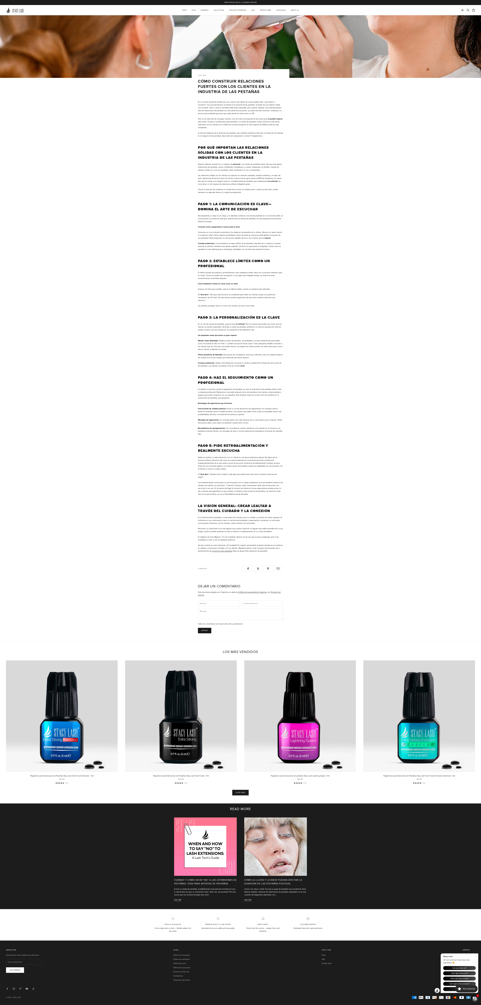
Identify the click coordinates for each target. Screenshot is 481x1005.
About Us (295, 10)
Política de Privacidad (181, 955)
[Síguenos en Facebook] (7, 988)
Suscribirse (15, 970)
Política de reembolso (181, 959)
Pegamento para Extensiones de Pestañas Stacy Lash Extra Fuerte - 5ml (181, 776)
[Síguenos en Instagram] (14, 988)
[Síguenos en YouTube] (27, 988)
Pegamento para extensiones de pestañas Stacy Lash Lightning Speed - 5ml (300, 776)
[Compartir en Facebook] (248, 568)
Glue (194, 10)
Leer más (177, 900)
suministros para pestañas (222, 551)
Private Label (265, 10)
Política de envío (179, 963)
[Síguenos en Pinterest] (20, 988)
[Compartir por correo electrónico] (278, 568)
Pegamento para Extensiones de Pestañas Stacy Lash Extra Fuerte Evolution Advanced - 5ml (419, 776)
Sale (253, 10)
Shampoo (205, 10)
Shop (184, 10)
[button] (474, 998)
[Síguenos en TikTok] (33, 988)
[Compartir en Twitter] (258, 568)
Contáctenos (178, 976)
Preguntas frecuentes (181, 980)
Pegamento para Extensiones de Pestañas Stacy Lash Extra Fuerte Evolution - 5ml (62, 776)
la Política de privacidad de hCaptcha (252, 592)
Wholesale (281, 10)
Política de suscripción (182, 968)
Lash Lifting (219, 10)
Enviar (205, 630)
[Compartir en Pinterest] (268, 568)
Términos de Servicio (181, 972)
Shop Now (240, 793)
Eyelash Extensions (237, 10)
